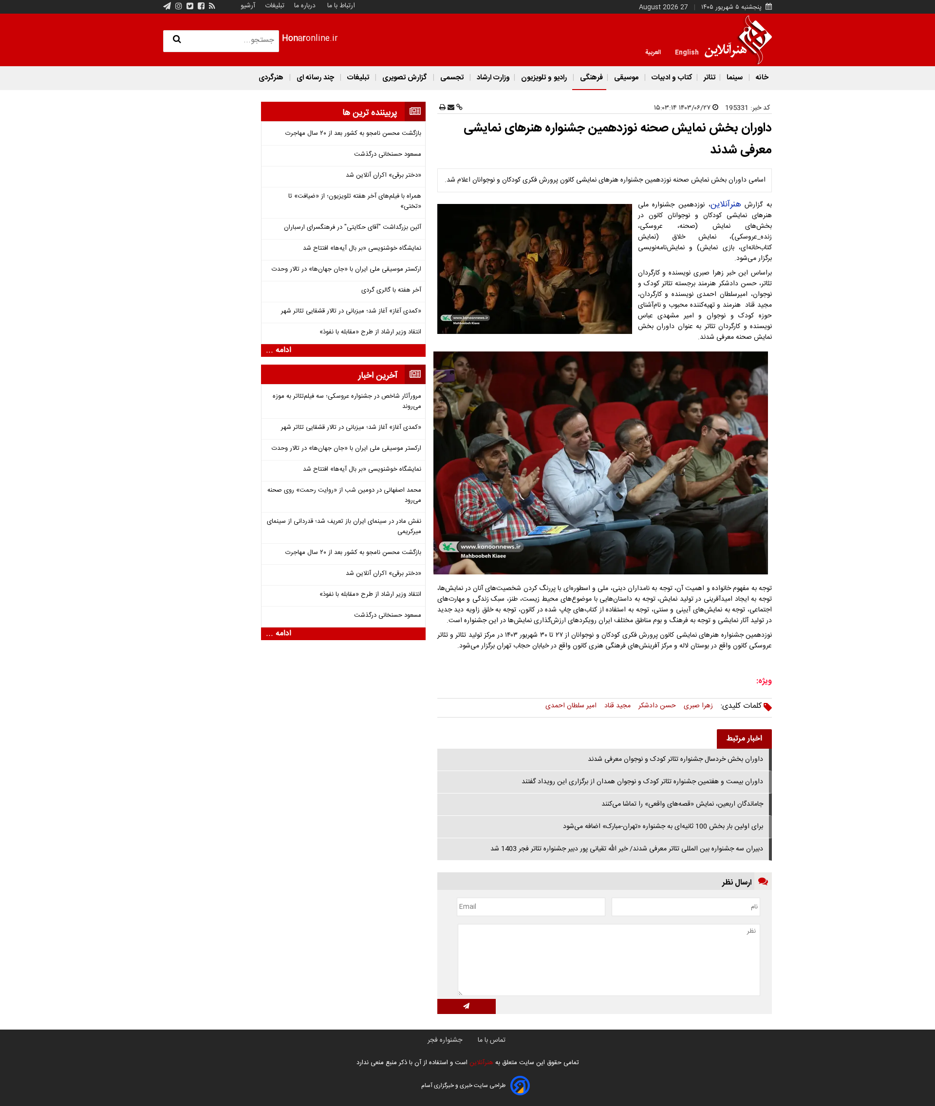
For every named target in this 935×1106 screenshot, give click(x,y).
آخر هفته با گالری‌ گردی (391, 290)
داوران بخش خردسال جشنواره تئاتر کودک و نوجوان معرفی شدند (675, 759)
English (687, 51)
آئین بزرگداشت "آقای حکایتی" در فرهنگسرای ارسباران (352, 227)
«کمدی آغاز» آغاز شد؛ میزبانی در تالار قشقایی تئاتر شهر (351, 311)
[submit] (466, 1006)
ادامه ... (278, 350)
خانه (761, 78)
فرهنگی (590, 78)
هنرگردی (271, 78)
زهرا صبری (698, 705)
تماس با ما (491, 1040)
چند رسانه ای (315, 78)
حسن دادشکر (657, 705)
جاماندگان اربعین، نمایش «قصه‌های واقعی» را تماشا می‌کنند (682, 804)
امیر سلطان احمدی (571, 705)
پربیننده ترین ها (369, 113)
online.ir (310, 38)
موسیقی (626, 78)
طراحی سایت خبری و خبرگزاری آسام (463, 1085)
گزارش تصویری (404, 78)
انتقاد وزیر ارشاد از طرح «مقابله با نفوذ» (370, 332)
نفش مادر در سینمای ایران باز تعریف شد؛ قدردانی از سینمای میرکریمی (344, 526)
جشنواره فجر (445, 1040)
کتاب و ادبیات (671, 78)
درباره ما (305, 6)
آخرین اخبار (377, 376)
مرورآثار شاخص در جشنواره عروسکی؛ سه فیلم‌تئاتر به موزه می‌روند (347, 401)
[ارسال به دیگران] (450, 108)
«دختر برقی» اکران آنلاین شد (383, 175)
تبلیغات (273, 6)
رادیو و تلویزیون (544, 78)
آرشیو (248, 6)
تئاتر (708, 78)
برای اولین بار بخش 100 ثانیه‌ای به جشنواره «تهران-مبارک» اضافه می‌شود (663, 826)
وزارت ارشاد (492, 78)
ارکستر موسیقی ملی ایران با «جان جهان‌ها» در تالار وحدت (346, 269)
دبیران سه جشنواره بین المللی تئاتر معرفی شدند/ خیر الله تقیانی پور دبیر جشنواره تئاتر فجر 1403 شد (626, 849)
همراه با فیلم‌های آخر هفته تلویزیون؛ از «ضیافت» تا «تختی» (354, 201)
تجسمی (452, 78)
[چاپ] (442, 108)
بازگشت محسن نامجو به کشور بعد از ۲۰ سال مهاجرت (353, 134)
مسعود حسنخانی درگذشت (387, 154)
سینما (735, 78)
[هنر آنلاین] (738, 40)
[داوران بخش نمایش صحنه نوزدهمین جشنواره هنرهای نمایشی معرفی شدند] (536, 269)
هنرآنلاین (726, 204)
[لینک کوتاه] (458, 108)
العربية (653, 51)
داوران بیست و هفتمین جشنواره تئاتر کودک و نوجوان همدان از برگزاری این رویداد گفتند (642, 782)
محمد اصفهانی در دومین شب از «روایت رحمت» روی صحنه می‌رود (344, 495)
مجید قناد (617, 705)
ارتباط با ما (341, 6)
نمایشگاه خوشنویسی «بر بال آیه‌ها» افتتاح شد (362, 248)
